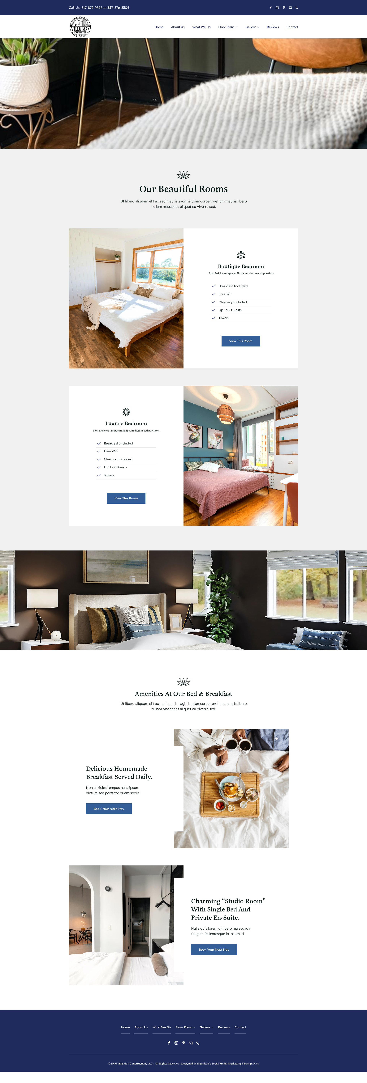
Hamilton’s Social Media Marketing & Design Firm (228, 1063)
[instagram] (277, 7)
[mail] (290, 7)
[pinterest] (284, 7)
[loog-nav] (80, 17)
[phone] (297, 7)
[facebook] (271, 7)
